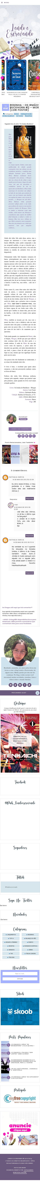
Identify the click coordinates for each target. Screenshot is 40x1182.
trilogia (11, 957)
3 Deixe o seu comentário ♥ (21, 429)
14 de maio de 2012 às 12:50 (22, 508)
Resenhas (28, 116)
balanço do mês (31, 939)
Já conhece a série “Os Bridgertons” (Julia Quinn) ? (22, 1045)
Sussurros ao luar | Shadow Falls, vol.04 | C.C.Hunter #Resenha (12, 94)
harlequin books (26, 114)
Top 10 (11, 939)
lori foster (19, 116)
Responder (29, 498)
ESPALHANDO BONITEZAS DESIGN (23, 1171)
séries (31, 950)
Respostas (13, 499)
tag (11, 954)
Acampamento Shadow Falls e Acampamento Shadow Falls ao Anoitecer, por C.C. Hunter (23, 1061)
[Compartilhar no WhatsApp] (34, 436)
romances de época (30, 946)
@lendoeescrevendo (11, 887)
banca (16, 114)
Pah (16, 505)
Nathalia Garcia (16, 477)
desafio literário (11, 942)
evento (30, 942)
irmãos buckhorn (8, 116)
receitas (11, 946)
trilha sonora (31, 954)
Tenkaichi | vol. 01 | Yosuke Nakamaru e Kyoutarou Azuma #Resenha (20, 740)
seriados (12, 950)
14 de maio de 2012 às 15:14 (23, 542)
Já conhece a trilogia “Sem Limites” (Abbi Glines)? (22, 1053)
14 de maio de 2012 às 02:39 (23, 480)
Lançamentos (11, 935)
